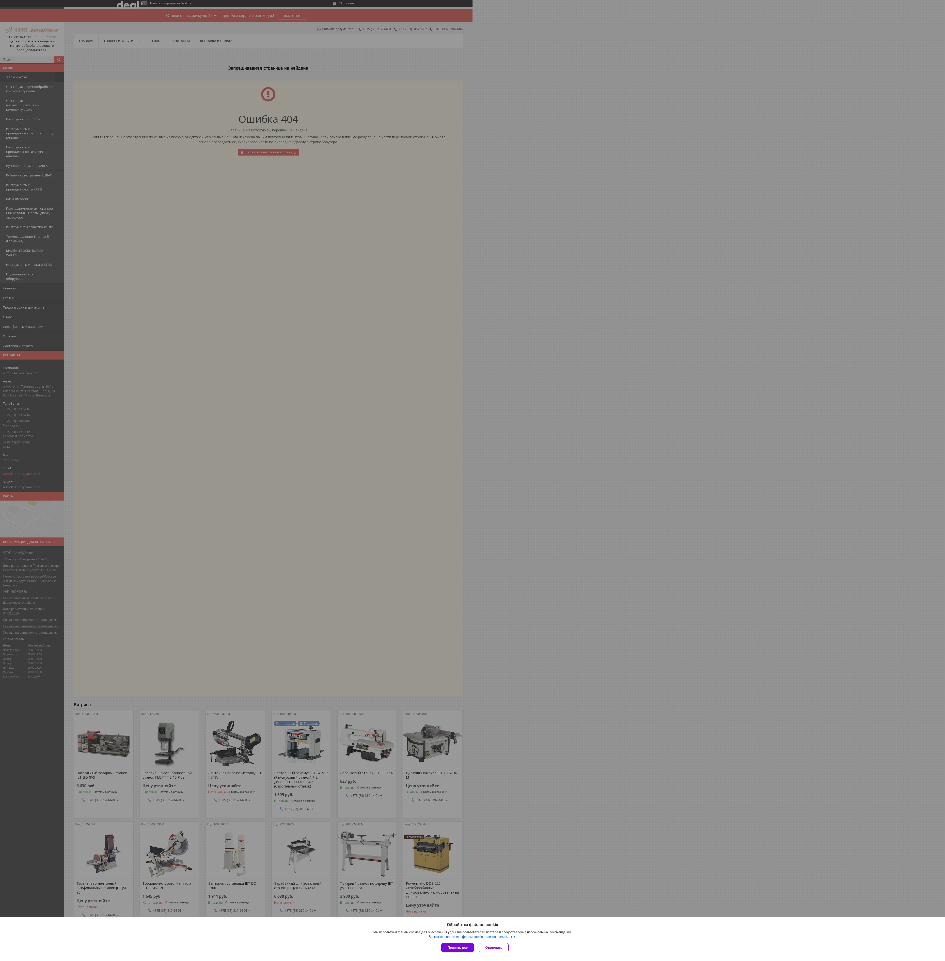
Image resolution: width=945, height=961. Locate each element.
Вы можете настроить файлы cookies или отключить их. (471, 937)
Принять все (458, 947)
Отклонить (493, 947)
